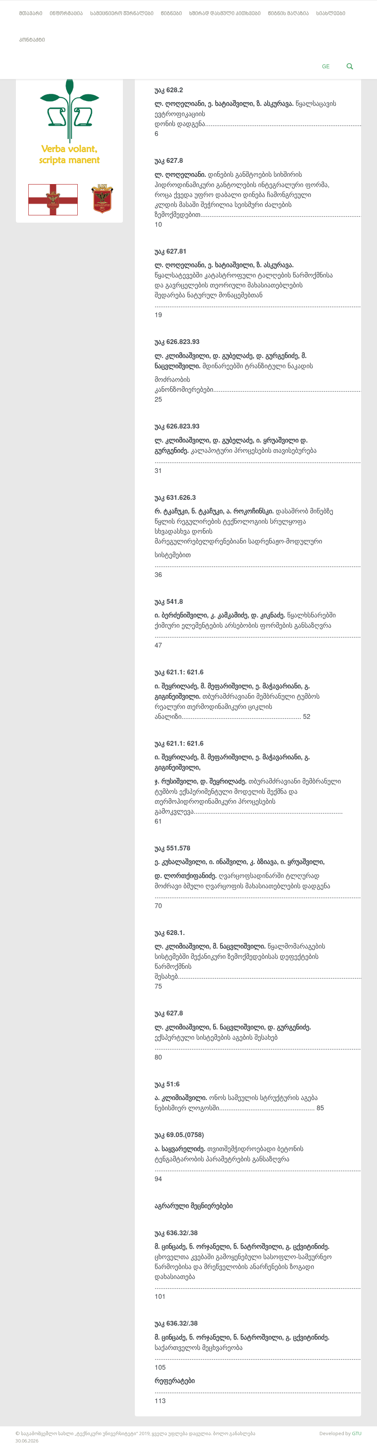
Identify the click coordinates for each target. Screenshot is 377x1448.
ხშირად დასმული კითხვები (225, 14)
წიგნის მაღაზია (288, 14)
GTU (357, 1433)
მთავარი (30, 14)
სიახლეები (330, 14)
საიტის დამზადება (21, 1429)
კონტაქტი (32, 40)
